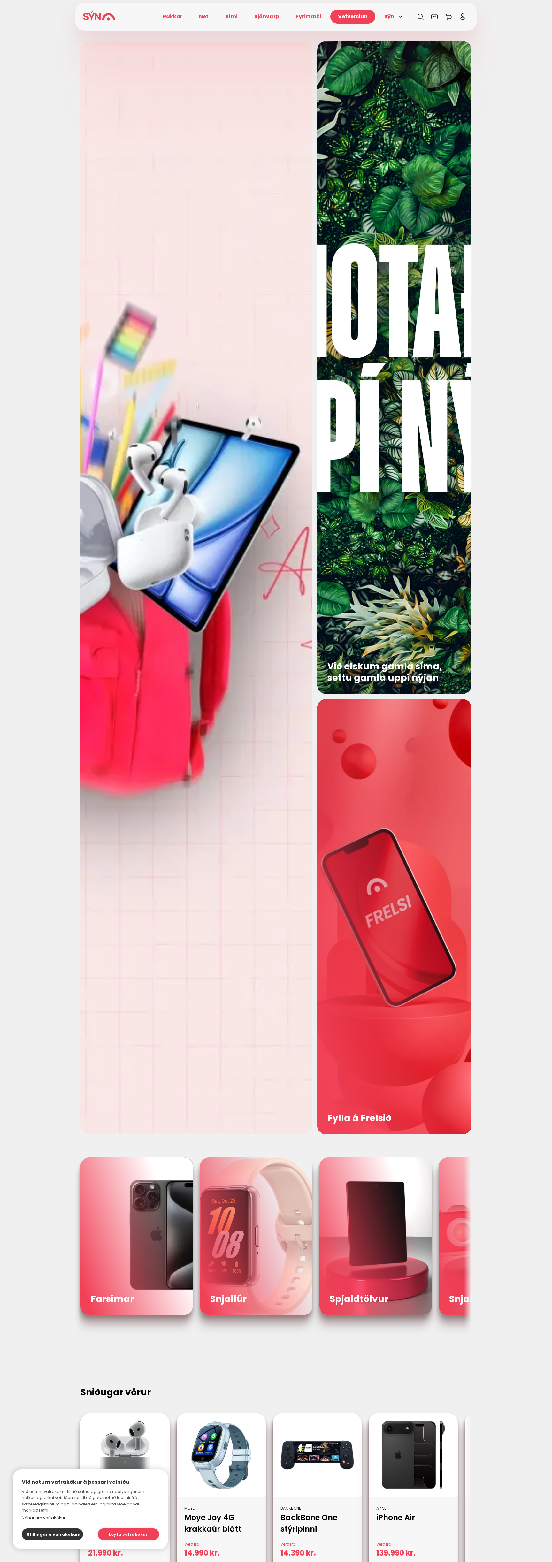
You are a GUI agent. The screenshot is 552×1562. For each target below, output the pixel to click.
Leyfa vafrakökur (128, 1534)
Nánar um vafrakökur (43, 1518)
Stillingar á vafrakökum (54, 1534)
